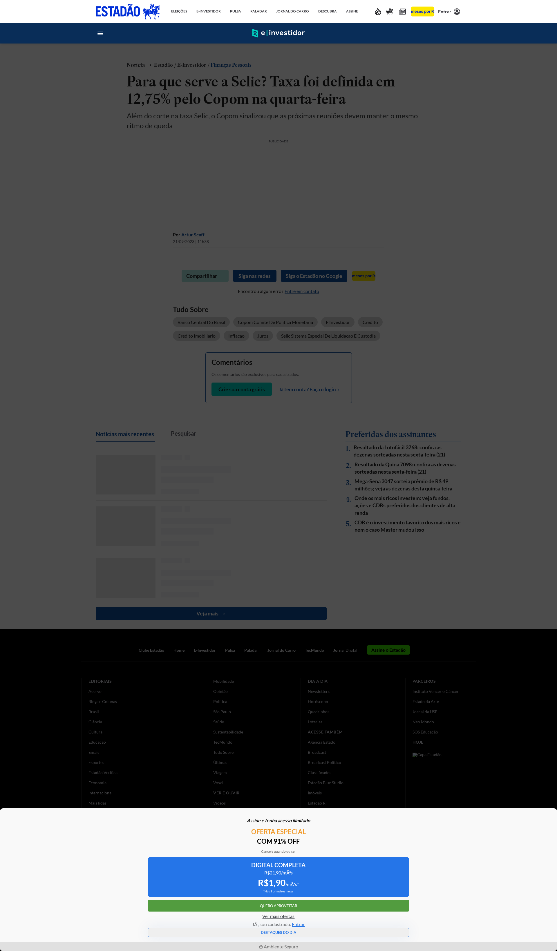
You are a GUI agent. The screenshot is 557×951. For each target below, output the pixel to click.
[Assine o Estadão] (422, 11)
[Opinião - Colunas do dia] (389, 11)
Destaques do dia (278, 932)
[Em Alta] (378, 11)
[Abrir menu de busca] (456, 33)
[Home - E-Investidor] (278, 33)
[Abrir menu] (100, 33)
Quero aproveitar (278, 905)
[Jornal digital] (402, 11)
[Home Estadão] (128, 11)
